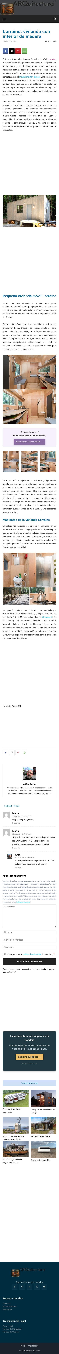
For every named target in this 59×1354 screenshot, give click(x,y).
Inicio (22, 1346)
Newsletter (7, 1309)
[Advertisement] (29, 164)
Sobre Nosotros (9, 1306)
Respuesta (16, 823)
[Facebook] (5, 51)
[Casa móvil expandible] (43, 1149)
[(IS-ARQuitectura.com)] (29, 7)
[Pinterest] (18, 51)
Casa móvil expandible (40, 1160)
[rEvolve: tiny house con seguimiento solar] (16, 1149)
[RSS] (29, 1287)
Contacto (7, 1303)
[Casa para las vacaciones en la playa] (43, 1098)
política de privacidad (32, 954)
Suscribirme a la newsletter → (29, 441)
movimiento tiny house (29, 77)
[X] (12, 51)
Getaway (46, 617)
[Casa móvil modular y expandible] (16, 1098)
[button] (4, 19)
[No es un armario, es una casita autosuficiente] (16, 1125)
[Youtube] (44, 1287)
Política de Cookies (11, 1332)
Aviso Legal (8, 1326)
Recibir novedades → (29, 1056)
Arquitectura (33, 1346)
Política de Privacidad (23, 902)
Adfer (18, 855)
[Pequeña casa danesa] (43, 1125)
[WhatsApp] (24, 51)
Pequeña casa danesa (40, 1136)
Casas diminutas (29, 1083)
